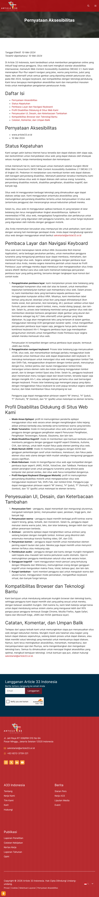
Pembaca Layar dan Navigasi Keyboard (32, 107)
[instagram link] (6, 762)
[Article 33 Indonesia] (9, 6)
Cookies (14, 888)
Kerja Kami (9, 795)
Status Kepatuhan (21, 103)
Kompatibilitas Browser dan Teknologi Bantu (34, 116)
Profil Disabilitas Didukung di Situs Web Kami (35, 110)
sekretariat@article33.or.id (67, 235)
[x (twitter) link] (11, 762)
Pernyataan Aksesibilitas (24, 100)
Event (57, 805)
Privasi (6, 888)
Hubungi (8, 809)
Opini (6, 856)
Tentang (8, 791)
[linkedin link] (17, 762)
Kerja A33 (60, 795)
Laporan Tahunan (13, 852)
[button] (88, 6)
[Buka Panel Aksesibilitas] (3, 893)
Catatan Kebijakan (13, 842)
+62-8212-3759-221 (17, 753)
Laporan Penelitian (13, 838)
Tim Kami (9, 800)
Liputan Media (62, 800)
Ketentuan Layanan (27, 888)
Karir (6, 805)
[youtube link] (22, 762)
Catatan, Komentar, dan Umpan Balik (31, 120)
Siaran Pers (61, 791)
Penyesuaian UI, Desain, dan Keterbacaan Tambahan (39, 113)
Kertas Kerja (10, 847)
